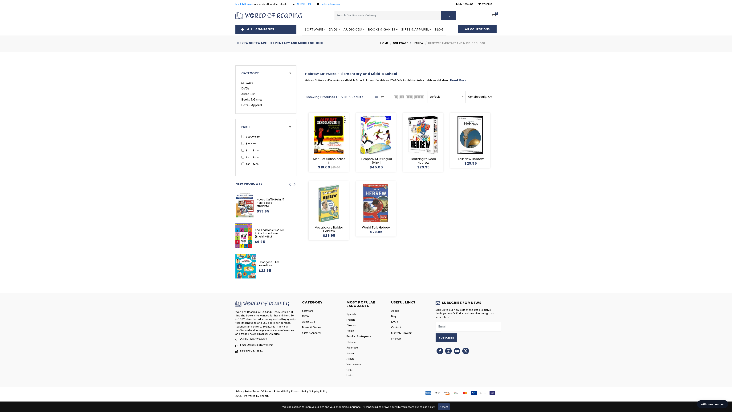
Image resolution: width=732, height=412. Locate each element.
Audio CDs (248, 94)
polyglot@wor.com (331, 3)
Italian (350, 330)
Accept (444, 406)
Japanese (352, 347)
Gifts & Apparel (251, 105)
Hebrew (418, 43)
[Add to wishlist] (324, 142)
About (395, 310)
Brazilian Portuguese (359, 336)
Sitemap (396, 338)
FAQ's (394, 321)
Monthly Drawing (244, 3)
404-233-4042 (304, 3)
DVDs (245, 88)
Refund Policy (282, 391)
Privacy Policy (243, 391)
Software (400, 43)
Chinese (351, 342)
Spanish (351, 314)
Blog (439, 29)
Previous (290, 183)
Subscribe (446, 338)
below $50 (253, 136)
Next (294, 183)
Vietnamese (354, 364)
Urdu (349, 369)
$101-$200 (252, 150)
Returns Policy (299, 391)
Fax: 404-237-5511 (251, 350)
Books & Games (251, 99)
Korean (351, 353)
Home (384, 43)
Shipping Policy (318, 391)
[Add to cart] (314, 142)
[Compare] (342, 142)
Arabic (350, 358)
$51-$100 (251, 143)
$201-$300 (252, 157)
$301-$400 (252, 164)
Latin (349, 375)
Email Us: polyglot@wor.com (256, 344)
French (351, 319)
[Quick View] (333, 142)
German (351, 325)
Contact (396, 327)
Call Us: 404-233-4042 (253, 339)
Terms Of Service (262, 391)
